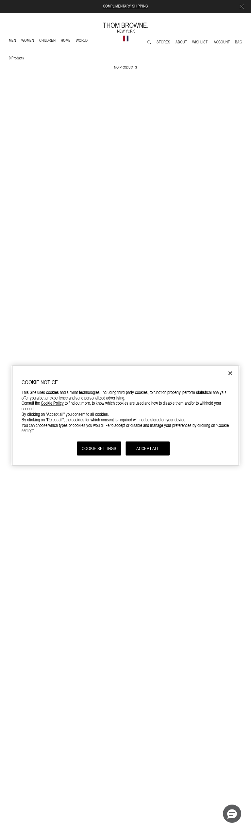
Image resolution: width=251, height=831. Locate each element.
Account (222, 42)
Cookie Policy (52, 403)
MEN (13, 41)
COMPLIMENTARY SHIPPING (125, 6)
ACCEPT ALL (147, 448)
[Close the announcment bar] (242, 6)
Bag (238, 42)
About (181, 42)
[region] (126, 416)
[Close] (230, 373)
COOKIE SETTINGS (99, 448)
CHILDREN (47, 41)
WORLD (82, 41)
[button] (232, 814)
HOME (66, 41)
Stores (163, 42)
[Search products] (149, 42)
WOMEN (28, 41)
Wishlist (200, 42)
